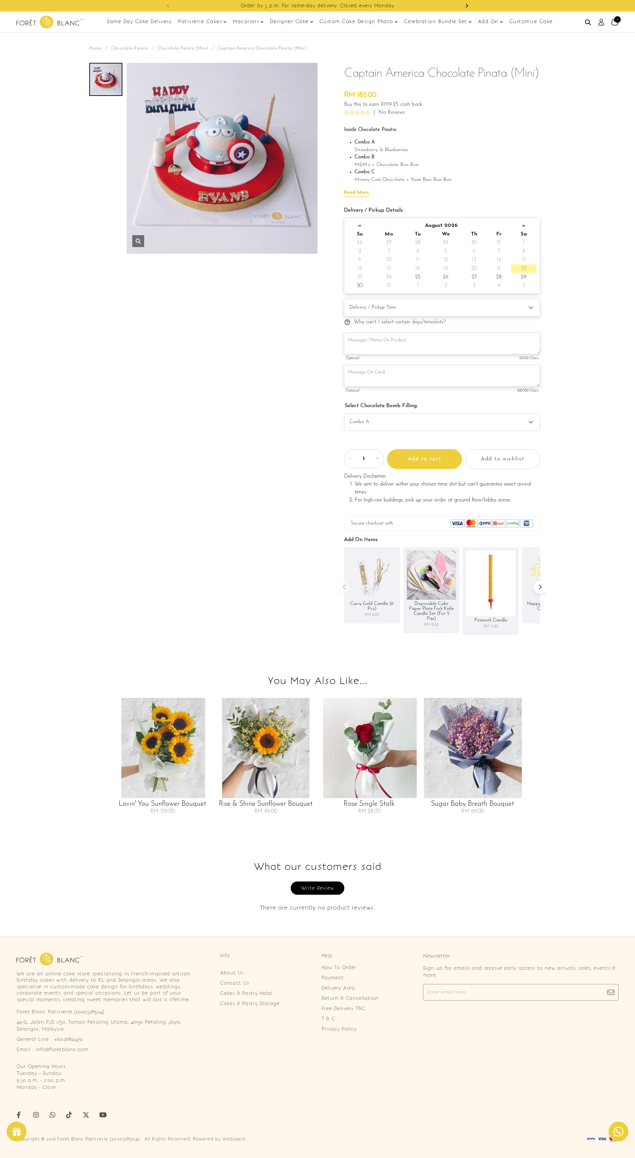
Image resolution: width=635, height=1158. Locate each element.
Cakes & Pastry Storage (249, 1004)
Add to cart (425, 459)
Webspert (233, 1139)
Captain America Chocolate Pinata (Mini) (262, 48)
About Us (232, 973)
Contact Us (234, 983)
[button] (168, 6)
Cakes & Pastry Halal (246, 993)
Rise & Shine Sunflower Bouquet (266, 804)
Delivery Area (338, 988)
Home (95, 48)
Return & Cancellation (349, 998)
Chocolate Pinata (129, 48)
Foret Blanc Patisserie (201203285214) (98, 1139)
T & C (328, 1019)
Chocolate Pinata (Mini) (182, 48)
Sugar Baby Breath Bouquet (472, 804)
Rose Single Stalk (369, 804)
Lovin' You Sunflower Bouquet (162, 804)
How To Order (338, 967)
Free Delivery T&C (343, 1008)
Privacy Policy (339, 1029)
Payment (332, 978)
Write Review (317, 888)
